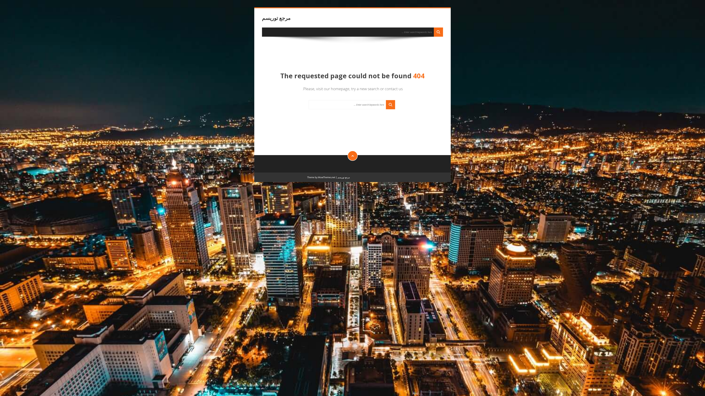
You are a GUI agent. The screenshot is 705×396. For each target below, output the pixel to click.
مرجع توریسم (276, 18)
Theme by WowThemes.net (321, 177)
